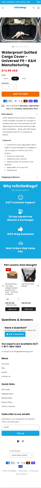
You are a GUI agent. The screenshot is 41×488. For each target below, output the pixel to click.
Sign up (20, 433)
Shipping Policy (7, 394)
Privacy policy (34, 471)
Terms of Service (8, 406)
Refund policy (23, 471)
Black (7, 78)
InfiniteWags (12, 471)
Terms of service (21, 474)
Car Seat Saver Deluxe (28, 285)
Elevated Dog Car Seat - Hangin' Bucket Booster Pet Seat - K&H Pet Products (11, 289)
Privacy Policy (7, 402)
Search (4, 372)
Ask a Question (16, 334)
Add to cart (12, 309)
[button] (2, 7)
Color (4, 75)
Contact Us (6, 376)
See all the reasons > (20, 190)
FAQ (3, 368)
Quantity (5, 83)
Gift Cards (6, 390)
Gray (25, 78)
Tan (15, 78)
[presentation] (3, 285)
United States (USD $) (19, 455)
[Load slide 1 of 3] (13, 47)
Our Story (5, 364)
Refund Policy (7, 398)
